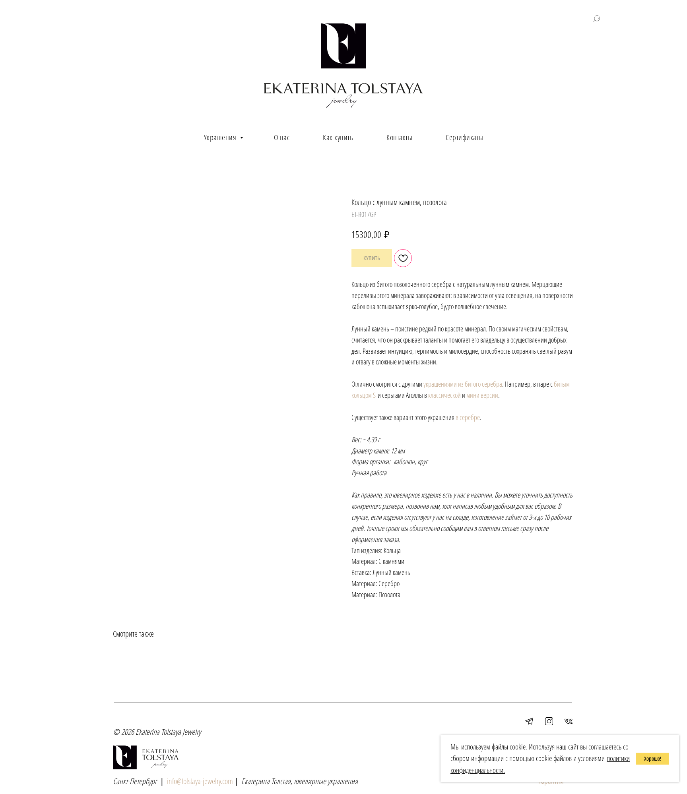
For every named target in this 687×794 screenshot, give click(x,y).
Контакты (399, 137)
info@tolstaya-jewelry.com (200, 781)
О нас (282, 137)
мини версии (482, 395)
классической (444, 395)
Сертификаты (464, 137)
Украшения (221, 137)
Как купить (338, 137)
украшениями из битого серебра (462, 384)
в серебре (468, 417)
